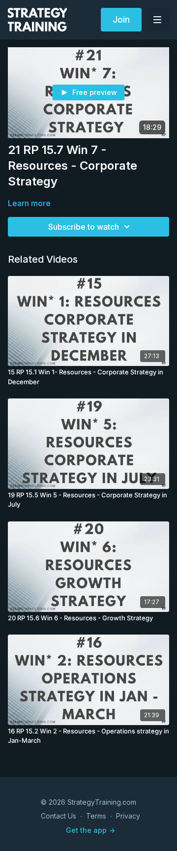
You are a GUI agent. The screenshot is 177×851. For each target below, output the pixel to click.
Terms (96, 816)
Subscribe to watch (83, 227)
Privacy (128, 816)
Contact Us (58, 816)
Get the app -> (90, 830)
